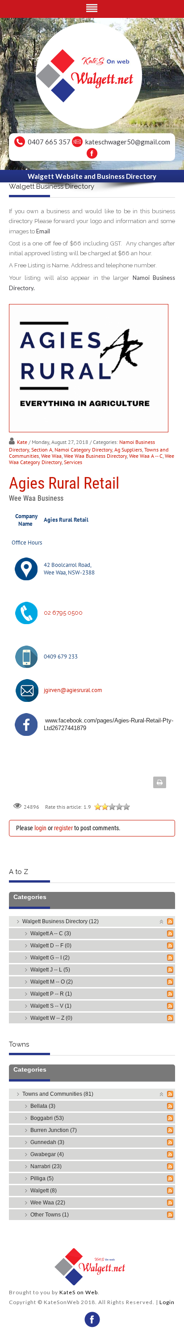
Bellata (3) (42, 1106)
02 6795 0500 (63, 612)
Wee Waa (51, 455)
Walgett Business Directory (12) (60, 921)
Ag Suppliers (128, 449)
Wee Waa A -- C (146, 455)
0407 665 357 (49, 142)
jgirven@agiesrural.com (73, 690)
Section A (41, 449)
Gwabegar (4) (47, 1154)
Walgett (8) (43, 1190)
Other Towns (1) (49, 1215)
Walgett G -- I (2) (50, 957)
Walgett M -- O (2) (51, 982)
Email (43, 231)
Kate (22, 442)
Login (167, 1302)
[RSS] (170, 921)
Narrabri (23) (46, 1166)
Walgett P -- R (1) (51, 994)
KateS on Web (78, 1292)
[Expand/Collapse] (162, 921)
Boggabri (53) (47, 1118)
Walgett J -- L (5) (50, 970)
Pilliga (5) (42, 1178)
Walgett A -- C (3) (50, 933)
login (40, 828)
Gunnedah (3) (47, 1142)
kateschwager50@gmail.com (127, 142)
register (63, 828)
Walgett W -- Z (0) (51, 1018)
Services (73, 462)
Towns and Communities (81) (57, 1094)
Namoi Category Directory (83, 449)
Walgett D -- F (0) (50, 945)
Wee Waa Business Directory (95, 455)
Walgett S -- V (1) (50, 1006)
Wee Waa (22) (47, 1202)
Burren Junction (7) (53, 1130)
